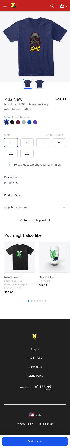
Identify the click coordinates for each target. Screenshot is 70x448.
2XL (11, 153)
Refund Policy (35, 375)
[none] (54, 135)
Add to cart (35, 441)
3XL (27, 153)
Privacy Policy (24, 423)
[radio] (11, 142)
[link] (19, 256)
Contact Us (35, 366)
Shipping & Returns (16, 207)
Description (11, 177)
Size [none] (7, 135)
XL (59, 142)
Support (35, 349)
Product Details (13, 195)
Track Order (35, 357)
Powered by (26, 387)
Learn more (55, 164)
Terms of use (46, 423)
